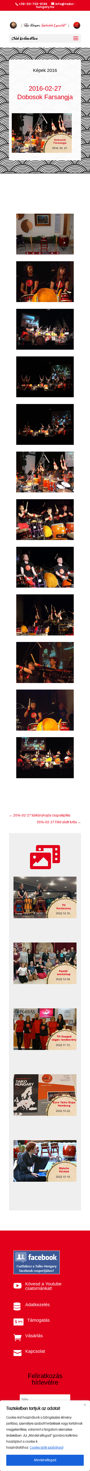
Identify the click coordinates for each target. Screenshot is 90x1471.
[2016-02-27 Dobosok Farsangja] (45, 253)
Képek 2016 (45, 70)
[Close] (85, 1405)
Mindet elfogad (45, 1460)
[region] (45, 1435)
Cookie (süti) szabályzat (46, 1447)
